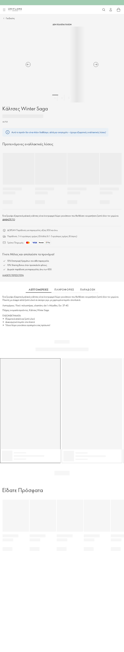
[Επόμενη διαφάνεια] (95, 64)
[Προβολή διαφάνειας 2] (62, 98)
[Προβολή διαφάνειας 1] (55, 98)
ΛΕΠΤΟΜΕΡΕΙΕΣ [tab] (38, 289)
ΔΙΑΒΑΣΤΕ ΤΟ (8, 219)
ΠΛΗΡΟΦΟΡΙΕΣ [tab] (64, 289)
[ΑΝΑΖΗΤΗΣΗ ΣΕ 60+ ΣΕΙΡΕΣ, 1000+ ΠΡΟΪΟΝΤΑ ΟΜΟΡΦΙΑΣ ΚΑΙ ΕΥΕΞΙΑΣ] (103, 9)
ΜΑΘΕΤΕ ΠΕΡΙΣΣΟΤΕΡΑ (13, 275)
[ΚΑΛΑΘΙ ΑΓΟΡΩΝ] (118, 10)
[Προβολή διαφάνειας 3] (69, 98)
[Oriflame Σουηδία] (15, 9)
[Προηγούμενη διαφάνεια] (28, 64)
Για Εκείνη (10, 18)
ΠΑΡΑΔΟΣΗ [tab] (87, 289)
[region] (62, 64)
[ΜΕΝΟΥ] (4, 10)
